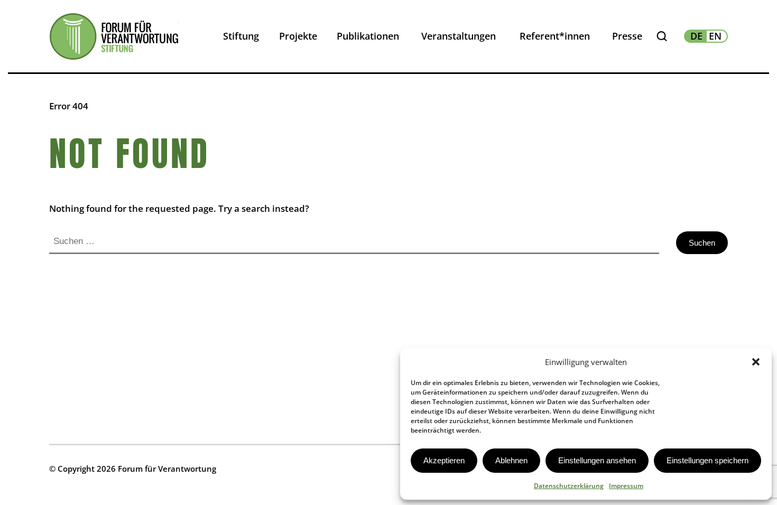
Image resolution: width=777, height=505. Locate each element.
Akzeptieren (444, 460)
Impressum (626, 485)
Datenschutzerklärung (569, 485)
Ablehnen (511, 460)
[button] (756, 362)
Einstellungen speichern (707, 460)
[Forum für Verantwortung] (114, 36)
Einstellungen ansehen (597, 460)
